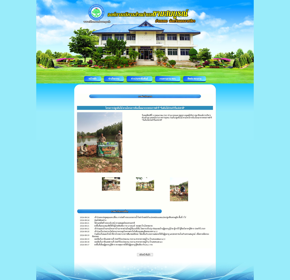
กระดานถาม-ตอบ (168, 78)
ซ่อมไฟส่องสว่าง (100, 220)
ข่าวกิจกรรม (113, 78)
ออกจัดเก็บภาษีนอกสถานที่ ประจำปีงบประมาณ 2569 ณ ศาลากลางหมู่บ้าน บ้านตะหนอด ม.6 (128, 242)
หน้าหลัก (93, 78)
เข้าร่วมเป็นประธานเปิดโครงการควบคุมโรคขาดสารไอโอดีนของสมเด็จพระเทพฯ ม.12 (126, 231)
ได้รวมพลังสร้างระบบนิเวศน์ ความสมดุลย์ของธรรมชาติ (114, 223)
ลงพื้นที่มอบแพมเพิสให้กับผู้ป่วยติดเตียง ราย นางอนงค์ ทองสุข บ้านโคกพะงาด (123, 226)
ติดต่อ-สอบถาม (194, 78)
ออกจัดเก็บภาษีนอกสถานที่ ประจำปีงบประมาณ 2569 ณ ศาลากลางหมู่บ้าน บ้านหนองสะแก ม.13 (129, 239)
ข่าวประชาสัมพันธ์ (139, 78)
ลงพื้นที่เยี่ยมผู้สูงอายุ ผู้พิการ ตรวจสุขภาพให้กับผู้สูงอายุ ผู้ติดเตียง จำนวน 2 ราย (123, 244)
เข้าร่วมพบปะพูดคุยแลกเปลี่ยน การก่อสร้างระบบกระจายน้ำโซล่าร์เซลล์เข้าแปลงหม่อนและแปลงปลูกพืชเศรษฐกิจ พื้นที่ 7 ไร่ (141, 217)
